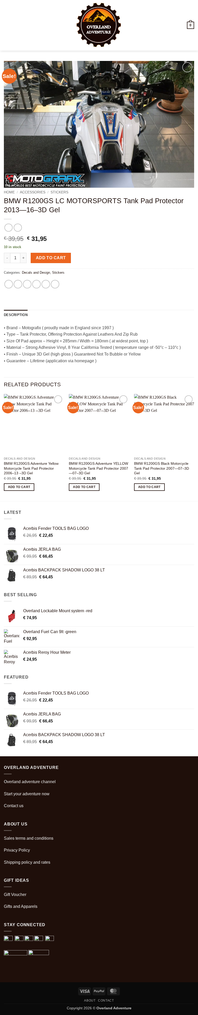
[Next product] (8, 228)
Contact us (13, 806)
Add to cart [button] (19, 487)
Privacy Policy (17, 850)
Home (9, 192)
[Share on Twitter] (27, 284)
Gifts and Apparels (20, 906)
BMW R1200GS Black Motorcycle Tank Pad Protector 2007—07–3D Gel (161, 468)
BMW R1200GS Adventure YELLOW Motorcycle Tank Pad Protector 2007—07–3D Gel (98, 468)
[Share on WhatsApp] (8, 284)
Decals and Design (36, 272)
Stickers (59, 192)
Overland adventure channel (30, 782)
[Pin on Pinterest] (46, 284)
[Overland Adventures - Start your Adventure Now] (99, 25)
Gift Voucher (15, 894)
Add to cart (51, 258)
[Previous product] (18, 228)
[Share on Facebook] (18, 284)
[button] (7, 25)
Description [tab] (16, 315)
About (89, 1000)
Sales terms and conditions (28, 838)
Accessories (32, 192)
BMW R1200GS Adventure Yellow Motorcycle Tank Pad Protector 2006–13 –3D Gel (31, 468)
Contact (106, 1000)
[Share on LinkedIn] (55, 284)
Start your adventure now (27, 794)
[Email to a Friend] (36, 284)
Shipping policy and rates (27, 862)
